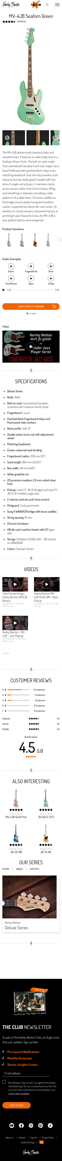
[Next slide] (54, 137)
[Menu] (57, 4)
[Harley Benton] (31, 1154)
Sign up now (16, 1105)
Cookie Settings (27, 1142)
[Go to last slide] (7, 137)
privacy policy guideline (18, 1093)
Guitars (5, 869)
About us (10, 1137)
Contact (22, 1137)
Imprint (33, 1137)
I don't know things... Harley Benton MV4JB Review (14, 597)
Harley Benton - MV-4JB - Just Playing (13, 634)
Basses (19, 869)
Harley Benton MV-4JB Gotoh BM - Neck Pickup (46, 597)
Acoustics (34, 869)
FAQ (41, 1142)
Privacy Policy (48, 1137)
